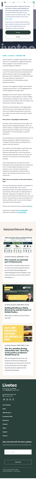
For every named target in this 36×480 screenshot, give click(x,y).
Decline (18, 37)
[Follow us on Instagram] (13, 399)
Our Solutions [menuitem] (7, 405)
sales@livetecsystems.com (9, 394)
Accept (18, 32)
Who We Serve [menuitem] (7, 412)
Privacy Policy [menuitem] (16, 471)
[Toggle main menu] (34, 2)
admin (5, 55)
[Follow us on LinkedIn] (7, 399)
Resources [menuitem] (6, 420)
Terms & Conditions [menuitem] (7, 471)
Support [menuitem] (5, 432)
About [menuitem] (4, 428)
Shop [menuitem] (4, 409)
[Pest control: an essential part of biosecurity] (18, 259)
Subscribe (18, 462)
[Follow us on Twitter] (10, 399)
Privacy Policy (8, 18)
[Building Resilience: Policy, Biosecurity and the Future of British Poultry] (18, 303)
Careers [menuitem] (5, 436)
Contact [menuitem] (5, 424)
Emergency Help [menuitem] (7, 416)
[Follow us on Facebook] (4, 399)
